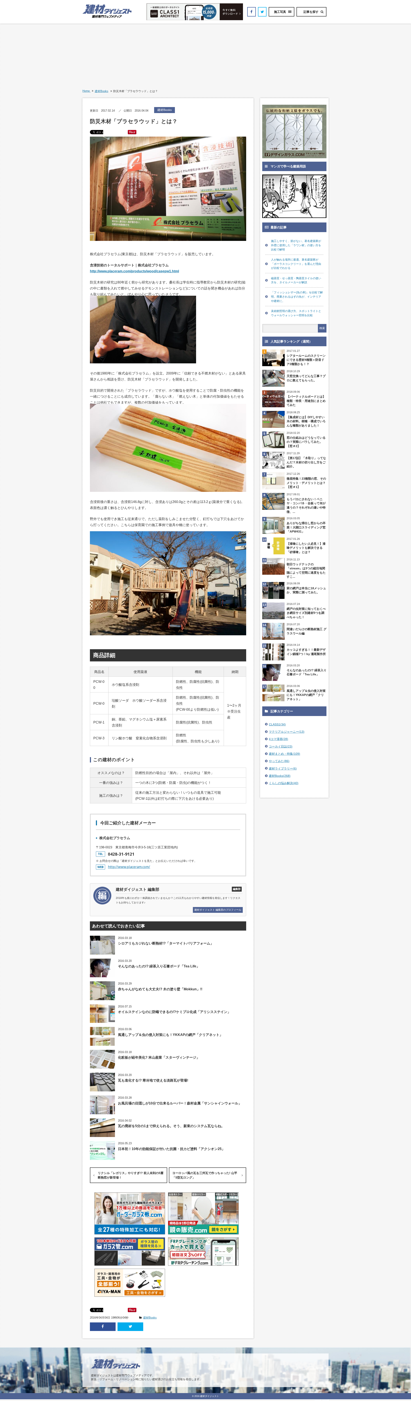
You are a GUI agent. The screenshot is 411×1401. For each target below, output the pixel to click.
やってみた (279, 761)
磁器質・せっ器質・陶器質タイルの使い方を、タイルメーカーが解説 (296, 280)
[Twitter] (262, 11)
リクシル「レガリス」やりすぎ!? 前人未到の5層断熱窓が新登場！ (130, 1175)
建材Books (101, 91)
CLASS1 (277, 724)
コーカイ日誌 (280, 746)
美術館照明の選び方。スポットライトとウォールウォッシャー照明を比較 (296, 313)
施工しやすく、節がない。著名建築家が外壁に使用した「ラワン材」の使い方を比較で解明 (296, 245)
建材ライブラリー (283, 768)
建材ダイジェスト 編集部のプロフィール (217, 909)
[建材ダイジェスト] (107, 17)
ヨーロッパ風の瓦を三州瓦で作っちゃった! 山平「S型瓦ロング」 (204, 1175)
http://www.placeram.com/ (129, 866)
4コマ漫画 (278, 739)
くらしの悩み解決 (283, 783)
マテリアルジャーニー (286, 731)
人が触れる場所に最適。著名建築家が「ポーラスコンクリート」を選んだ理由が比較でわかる (296, 264)
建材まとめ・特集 (284, 753)
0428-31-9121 (121, 854)
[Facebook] (251, 11)
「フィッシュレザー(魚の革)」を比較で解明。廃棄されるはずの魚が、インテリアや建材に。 (297, 296)
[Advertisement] (205, 57)
